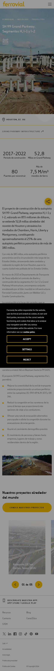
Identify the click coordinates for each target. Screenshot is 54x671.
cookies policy (29, 331)
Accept (27, 339)
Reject (27, 359)
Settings (27, 349)
